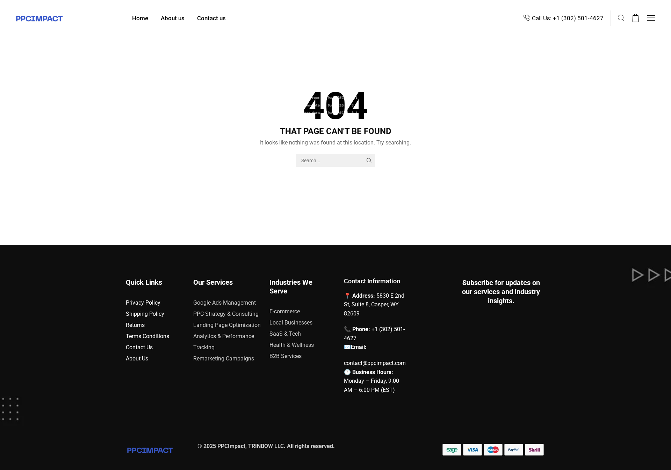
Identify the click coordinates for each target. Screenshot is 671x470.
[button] (621, 18)
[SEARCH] (368, 160)
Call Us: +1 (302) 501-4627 (568, 18)
